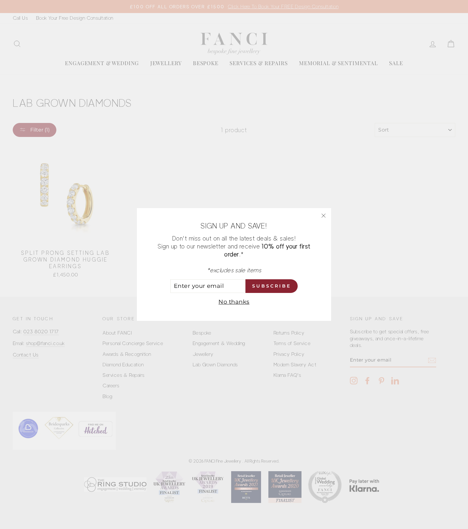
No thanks (233, 301)
